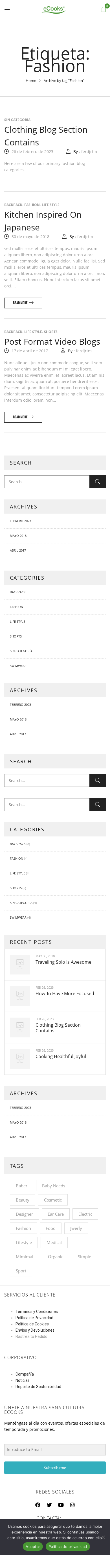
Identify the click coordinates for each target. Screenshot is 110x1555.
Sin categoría (21, 651)
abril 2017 (18, 550)
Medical (54, 1242)
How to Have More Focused (65, 993)
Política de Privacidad (34, 1317)
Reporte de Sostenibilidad (38, 1386)
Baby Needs (53, 1186)
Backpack (18, 592)
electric (85, 1214)
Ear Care (56, 1214)
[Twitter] (49, 1505)
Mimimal (24, 1256)
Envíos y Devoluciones (35, 1330)
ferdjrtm (89, 151)
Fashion (16, 607)
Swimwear (18, 666)
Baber (21, 1186)
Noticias (23, 1380)
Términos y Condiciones (37, 1311)
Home (31, 80)
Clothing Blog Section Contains (58, 1028)
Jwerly (76, 1228)
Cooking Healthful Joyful (61, 1056)
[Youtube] (61, 1505)
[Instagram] (72, 1505)
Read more (20, 302)
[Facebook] (38, 1505)
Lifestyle (24, 1242)
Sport (21, 1271)
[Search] (97, 481)
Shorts (16, 636)
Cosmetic (53, 1200)
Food (51, 1228)
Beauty (22, 1200)
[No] (103, 1537)
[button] (103, 9)
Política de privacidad (68, 1546)
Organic (55, 1256)
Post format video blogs (52, 341)
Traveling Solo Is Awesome (63, 962)
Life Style (17, 621)
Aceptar (33, 1546)
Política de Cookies (32, 1324)
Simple (84, 1256)
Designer (24, 1214)
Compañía (25, 1374)
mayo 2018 (18, 535)
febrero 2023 (20, 521)
